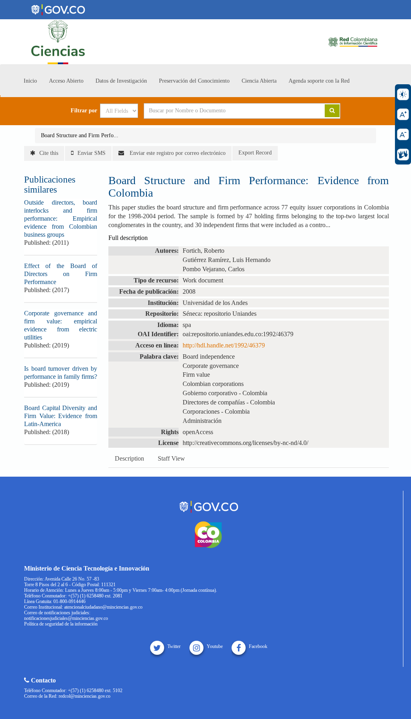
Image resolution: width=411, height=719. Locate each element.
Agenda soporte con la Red (319, 81)
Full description (128, 237)
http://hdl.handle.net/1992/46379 (224, 345)
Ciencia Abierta (259, 81)
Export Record (255, 153)
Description (129, 458)
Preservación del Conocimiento (194, 81)
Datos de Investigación (121, 81)
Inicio (30, 81)
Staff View (171, 458)
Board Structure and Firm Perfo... (79, 135)
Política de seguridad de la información (61, 624)
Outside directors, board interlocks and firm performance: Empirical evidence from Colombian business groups (60, 218)
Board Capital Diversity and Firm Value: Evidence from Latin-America (60, 415)
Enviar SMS (91, 153)
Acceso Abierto (66, 81)
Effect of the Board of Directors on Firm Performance (60, 273)
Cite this (48, 153)
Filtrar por (84, 111)
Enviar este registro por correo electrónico (177, 153)
